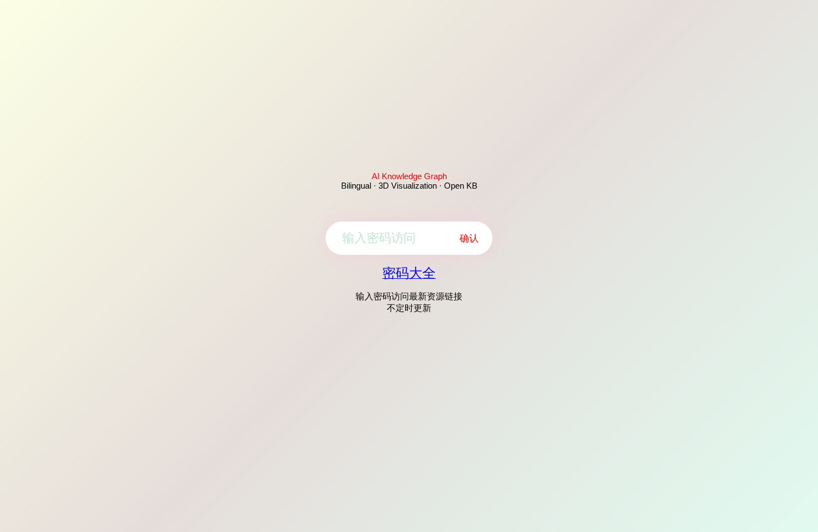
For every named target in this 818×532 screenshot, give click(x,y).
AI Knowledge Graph (409, 176)
